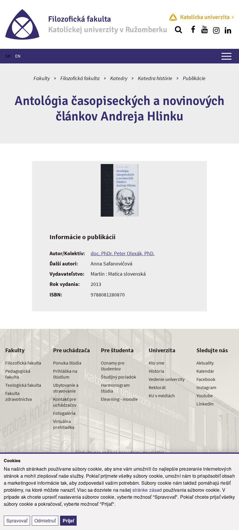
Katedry (118, 78)
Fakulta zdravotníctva (18, 396)
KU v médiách (162, 395)
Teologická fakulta (23, 385)
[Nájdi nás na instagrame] (216, 29)
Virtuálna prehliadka (63, 424)
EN (17, 56)
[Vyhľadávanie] (178, 29)
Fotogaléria (64, 413)
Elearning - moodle (119, 399)
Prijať (68, 520)
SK (7, 56)
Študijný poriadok (118, 377)
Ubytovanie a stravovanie (65, 388)
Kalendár (205, 371)
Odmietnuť (45, 520)
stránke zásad (147, 489)
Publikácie (194, 78)
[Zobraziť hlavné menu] (226, 56)
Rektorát (157, 387)
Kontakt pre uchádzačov (64, 402)
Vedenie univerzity (166, 379)
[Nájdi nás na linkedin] (228, 29)
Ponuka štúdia (67, 363)
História (156, 371)
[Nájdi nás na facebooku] (193, 29)
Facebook (205, 379)
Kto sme (156, 363)
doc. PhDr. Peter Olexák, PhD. (122, 253)
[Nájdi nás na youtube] (204, 29)
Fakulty (42, 78)
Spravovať (16, 520)
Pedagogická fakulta (17, 374)
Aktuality (205, 363)
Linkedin (205, 404)
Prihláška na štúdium (65, 374)
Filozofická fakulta (80, 78)
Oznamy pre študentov (112, 366)
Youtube (204, 395)
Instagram (206, 387)
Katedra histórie (155, 78)
